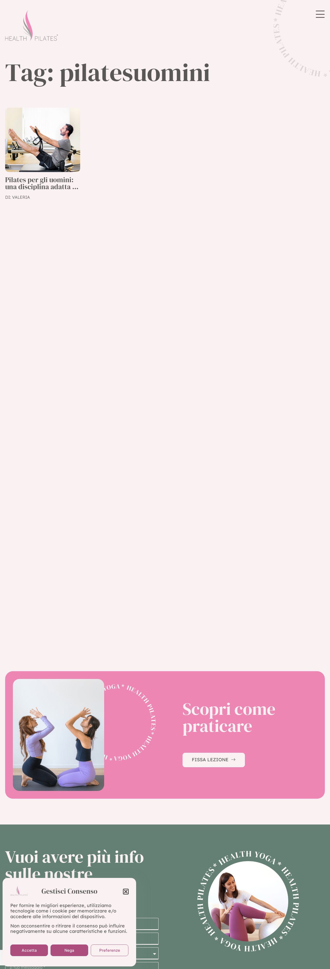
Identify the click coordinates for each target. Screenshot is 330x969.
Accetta (29, 950)
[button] (125, 891)
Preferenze (109, 950)
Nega (69, 950)
